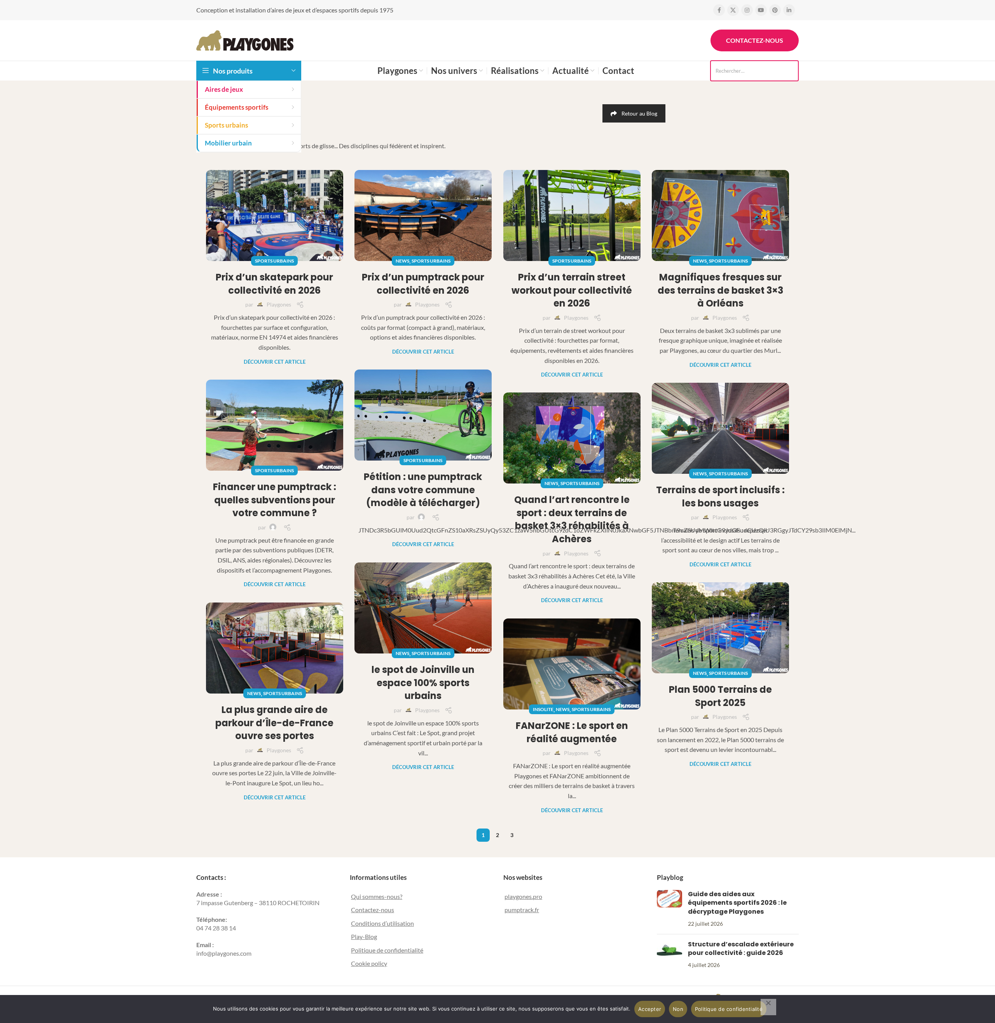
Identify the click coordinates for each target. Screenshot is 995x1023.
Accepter (649, 1009)
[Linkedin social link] (789, 10)
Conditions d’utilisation (382, 923)
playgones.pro (523, 896)
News (402, 261)
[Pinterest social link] (775, 10)
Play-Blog (364, 936)
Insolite (543, 709)
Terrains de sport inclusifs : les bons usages (720, 496)
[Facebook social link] (719, 10)
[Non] (768, 1007)
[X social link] (733, 10)
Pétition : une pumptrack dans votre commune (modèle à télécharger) (423, 489)
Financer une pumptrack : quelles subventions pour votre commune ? (274, 499)
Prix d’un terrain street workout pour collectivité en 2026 (571, 290)
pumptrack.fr (521, 909)
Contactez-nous (754, 40)
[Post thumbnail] (669, 909)
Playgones (279, 304)
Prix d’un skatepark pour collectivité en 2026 (274, 284)
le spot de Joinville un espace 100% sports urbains (423, 682)
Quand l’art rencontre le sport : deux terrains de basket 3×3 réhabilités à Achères (572, 519)
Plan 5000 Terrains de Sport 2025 (720, 696)
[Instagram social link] (747, 10)
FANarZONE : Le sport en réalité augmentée (572, 732)
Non (678, 1009)
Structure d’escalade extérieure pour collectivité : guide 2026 (741, 948)
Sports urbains (274, 261)
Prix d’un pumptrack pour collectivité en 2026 (423, 284)
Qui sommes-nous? (376, 896)
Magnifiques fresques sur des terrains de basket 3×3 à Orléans (720, 290)
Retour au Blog (639, 113)
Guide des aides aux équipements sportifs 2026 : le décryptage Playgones (737, 903)
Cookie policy (369, 963)
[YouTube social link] (761, 10)
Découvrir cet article (274, 362)
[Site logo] (244, 39)
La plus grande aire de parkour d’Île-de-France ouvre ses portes (274, 722)
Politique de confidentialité (387, 950)
